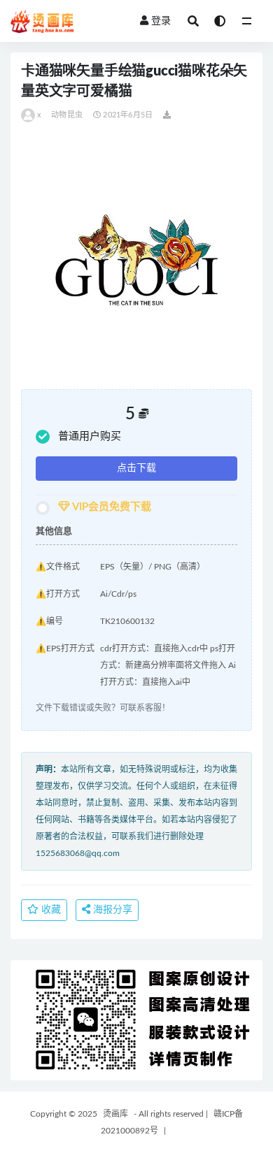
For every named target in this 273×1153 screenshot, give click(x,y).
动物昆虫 (67, 115)
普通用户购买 (89, 436)
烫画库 (115, 1114)
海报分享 (111, 910)
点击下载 (136, 468)
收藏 (49, 910)
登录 (161, 21)
